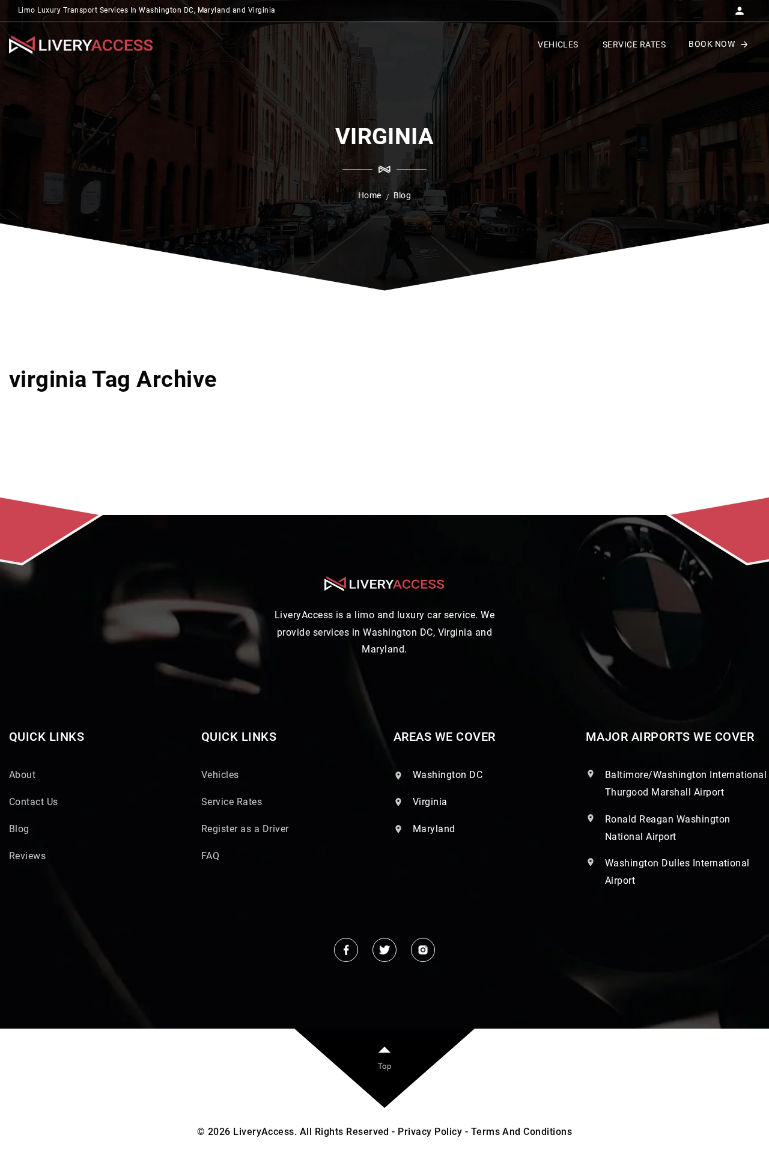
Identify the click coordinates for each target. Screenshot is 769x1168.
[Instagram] (423, 950)
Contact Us (33, 802)
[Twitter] (384, 950)
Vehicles (220, 774)
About (22, 774)
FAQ (210, 856)
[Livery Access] (81, 45)
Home (369, 195)
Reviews (27, 856)
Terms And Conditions (522, 1131)
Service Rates (231, 802)
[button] (739, 7)
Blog (19, 829)
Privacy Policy (430, 1131)
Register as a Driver (245, 829)
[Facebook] (346, 950)
